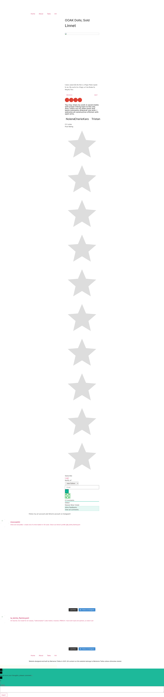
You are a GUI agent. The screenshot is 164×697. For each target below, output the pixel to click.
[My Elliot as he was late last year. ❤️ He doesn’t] (21, 568)
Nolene (70, 119)
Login (67, 478)
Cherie (78, 119)
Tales (49, 14)
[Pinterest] (101, 14)
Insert (4, 695)
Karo (86, 119)
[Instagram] (95, 14)
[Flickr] (85, 14)
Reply (3, 685)
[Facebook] (90, 14)
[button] (67, 100)
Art (55, 14)
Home (33, 14)
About (41, 14)
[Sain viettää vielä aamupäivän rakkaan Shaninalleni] (21, 635)
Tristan (95, 119)
